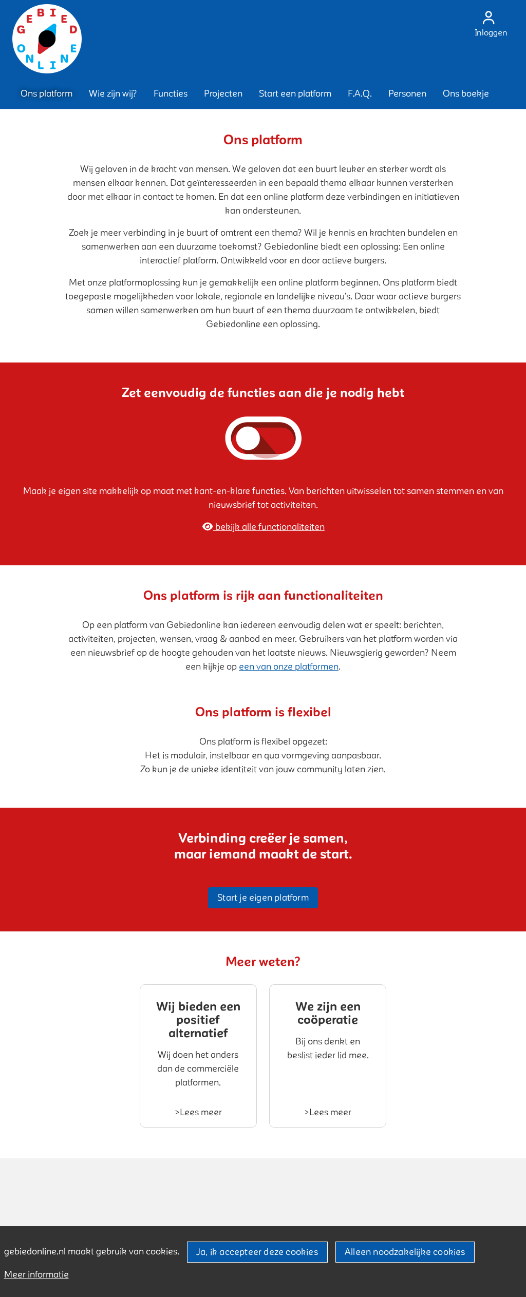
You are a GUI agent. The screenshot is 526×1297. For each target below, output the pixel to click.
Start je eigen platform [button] (263, 897)
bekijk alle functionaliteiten (269, 527)
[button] (46, 94)
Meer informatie (36, 1274)
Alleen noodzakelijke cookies (405, 1252)
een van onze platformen (289, 666)
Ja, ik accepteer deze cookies (257, 1252)
